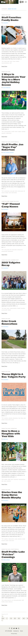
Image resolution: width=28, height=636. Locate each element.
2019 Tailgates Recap (11, 264)
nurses (15, 538)
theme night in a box (9, 419)
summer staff (4, 251)
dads (8, 61)
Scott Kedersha (6, 87)
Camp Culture (5, 201)
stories (23, 538)
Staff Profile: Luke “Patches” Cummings (13, 554)
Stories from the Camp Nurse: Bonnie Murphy (12, 495)
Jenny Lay (5, 439)
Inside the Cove (6, 14)
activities (6, 418)
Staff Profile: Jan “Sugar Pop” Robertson (12, 147)
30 (19, 618)
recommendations (5, 62)
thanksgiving (10, 251)
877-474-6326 (8, 630)
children (6, 479)
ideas (22, 418)
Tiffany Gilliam (6, 559)
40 (23, 618)
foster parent (11, 538)
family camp (20, 190)
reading (17, 61)
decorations (15, 418)
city (12, 600)
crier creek (12, 190)
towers (7, 540)
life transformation (17, 600)
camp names (7, 249)
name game (14, 249)
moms (14, 61)
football (18, 308)
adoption (6, 538)
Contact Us (16, 630)
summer (3, 540)
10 (11, 618)
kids (2, 480)
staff (11, 62)
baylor (8, 308)
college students (13, 308)
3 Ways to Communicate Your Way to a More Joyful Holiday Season (13, 79)
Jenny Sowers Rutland (8, 152)
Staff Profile (15, 141)
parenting (4, 133)
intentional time (22, 479)
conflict (12, 131)
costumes (10, 418)
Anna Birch (5, 22)
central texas (7, 190)
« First (3, 617)
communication (7, 131)
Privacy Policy (14, 633)
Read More (4, 66)
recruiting (23, 308)
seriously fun (20, 249)
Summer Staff (15, 260)
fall (10, 249)
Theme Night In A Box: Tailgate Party (14, 375)
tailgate (9, 309)
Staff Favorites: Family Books (11, 18)
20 (15, 618)
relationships (8, 133)
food (19, 418)
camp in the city (7, 600)
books (5, 61)
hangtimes (16, 479)
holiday (19, 131)
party (25, 418)
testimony (10, 601)
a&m (5, 308)
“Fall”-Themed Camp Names (11, 205)
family (11, 61)
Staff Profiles (14, 192)
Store (21, 630)
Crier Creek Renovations (9, 322)
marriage (23, 131)
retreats (6, 192)
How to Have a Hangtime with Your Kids (11, 434)
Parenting (14, 428)
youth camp (11, 540)
